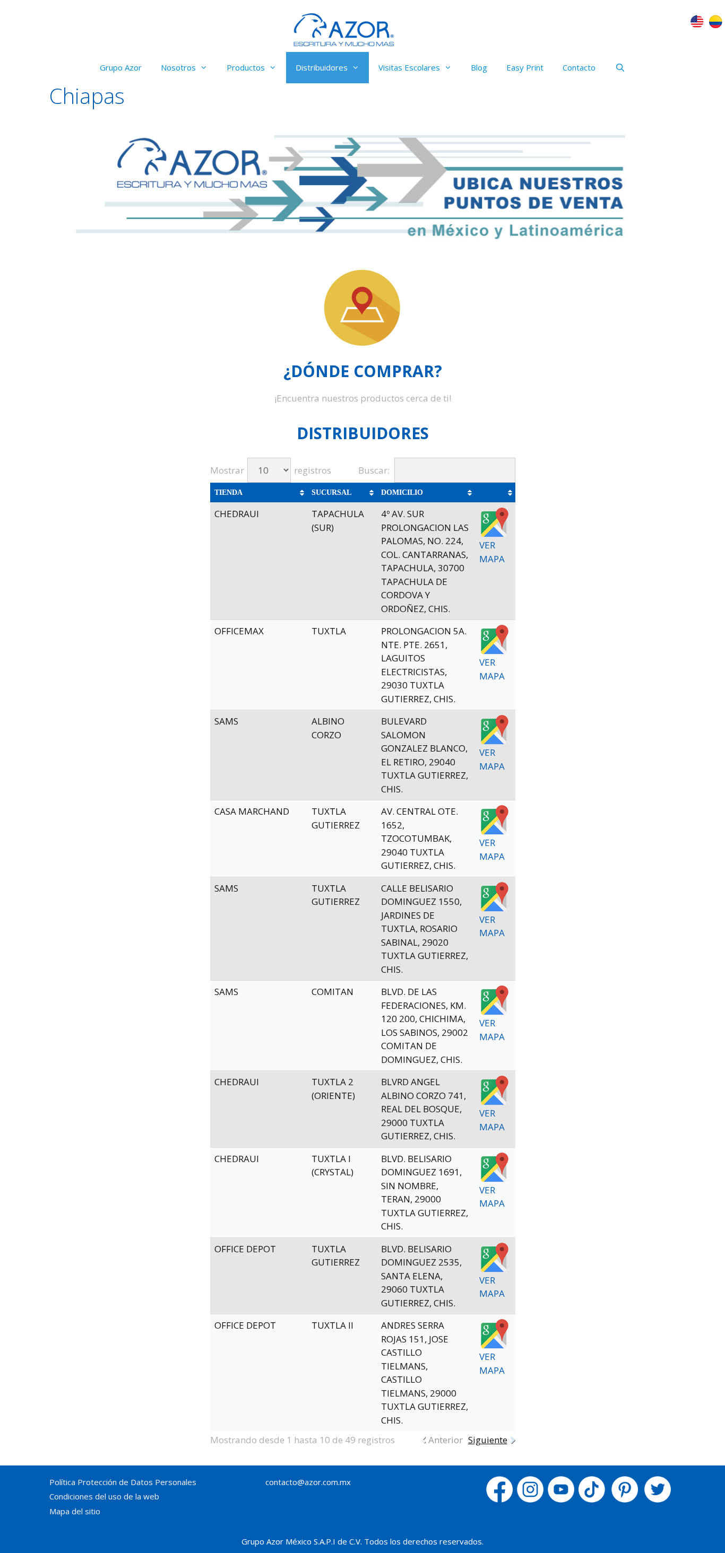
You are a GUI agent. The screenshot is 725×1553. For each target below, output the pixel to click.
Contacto (579, 67)
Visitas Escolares (409, 67)
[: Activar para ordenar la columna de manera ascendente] (495, 493)
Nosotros (178, 67)
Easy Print (524, 67)
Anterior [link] (445, 1440)
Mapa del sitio (74, 1511)
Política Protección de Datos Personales (122, 1482)
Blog (479, 67)
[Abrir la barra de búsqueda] (619, 67)
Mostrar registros (270, 470)
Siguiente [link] (487, 1440)
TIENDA (228, 492)
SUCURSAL (331, 492)
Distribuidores (322, 67)
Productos (246, 67)
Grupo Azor (121, 67)
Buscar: (374, 470)
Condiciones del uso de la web (104, 1496)
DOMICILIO (402, 492)
